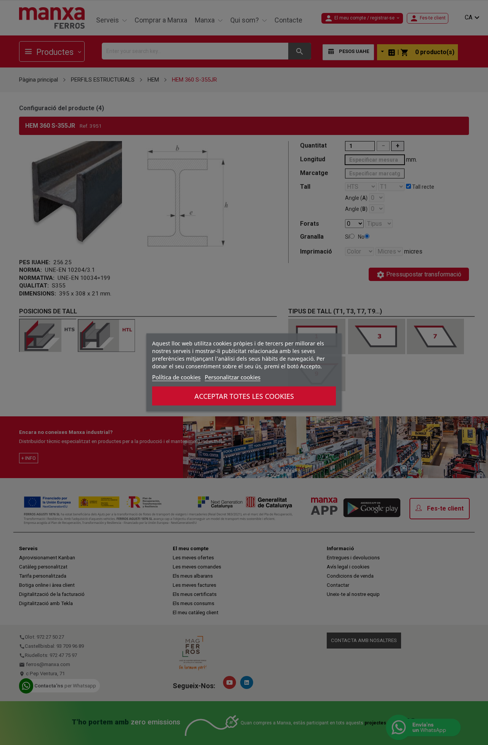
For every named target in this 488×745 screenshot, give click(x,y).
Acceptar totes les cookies (244, 396)
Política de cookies (176, 377)
